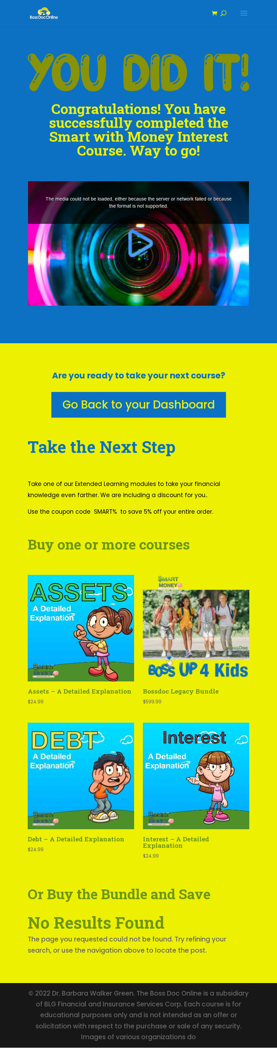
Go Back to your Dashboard (138, 405)
